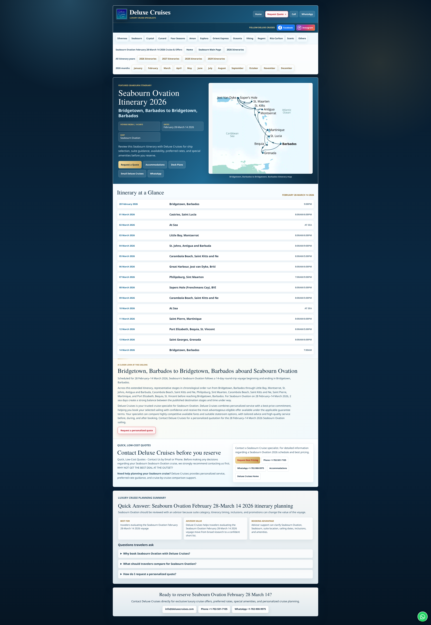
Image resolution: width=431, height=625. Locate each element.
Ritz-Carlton (276, 38)
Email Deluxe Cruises (132, 173)
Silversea (122, 38)
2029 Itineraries (216, 58)
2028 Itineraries (193, 58)
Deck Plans (177, 164)
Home (258, 14)
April (178, 68)
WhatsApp (307, 14)
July (210, 68)
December (286, 68)
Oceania (237, 38)
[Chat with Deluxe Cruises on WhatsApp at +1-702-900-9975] (423, 617)
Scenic (290, 38)
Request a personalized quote (137, 430)
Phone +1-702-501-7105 (274, 460)
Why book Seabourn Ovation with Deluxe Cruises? (156, 553)
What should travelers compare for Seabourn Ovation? (159, 564)
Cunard (162, 38)
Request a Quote (130, 164)
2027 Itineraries (170, 58)
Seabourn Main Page (210, 49)
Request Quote (275, 14)
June (200, 68)
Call (294, 14)
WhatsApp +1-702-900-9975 (250, 468)
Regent (261, 38)
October (253, 68)
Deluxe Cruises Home (248, 476)
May (189, 68)
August (222, 68)
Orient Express (221, 38)
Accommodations (155, 164)
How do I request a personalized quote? (149, 574)
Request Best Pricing (247, 460)
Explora (204, 38)
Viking (249, 38)
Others (302, 38)
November (269, 68)
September (237, 68)
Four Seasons (178, 38)
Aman (192, 38)
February (153, 68)
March (167, 68)
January (138, 68)
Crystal (150, 38)
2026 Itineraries (235, 49)
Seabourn (136, 38)
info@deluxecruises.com (179, 609)
